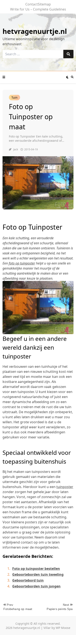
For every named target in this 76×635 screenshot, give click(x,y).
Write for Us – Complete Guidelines (38, 9)
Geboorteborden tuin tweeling (38, 574)
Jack (15, 149)
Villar (47, 628)
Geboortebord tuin (28, 580)
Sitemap (44, 4)
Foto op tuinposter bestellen (36, 568)
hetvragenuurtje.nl (35, 31)
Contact (31, 4)
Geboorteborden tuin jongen (36, 586)
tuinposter (64, 486)
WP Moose (63, 628)
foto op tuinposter (22, 263)
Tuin (14, 97)
